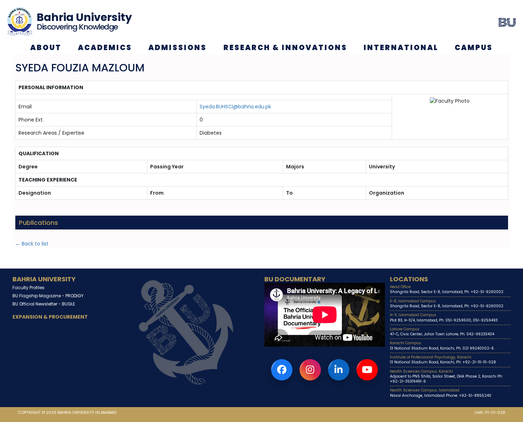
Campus (474, 48)
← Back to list (31, 243)
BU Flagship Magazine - (48, 296)
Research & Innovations (285, 48)
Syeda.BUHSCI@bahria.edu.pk (235, 106)
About (46, 48)
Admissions (177, 48)
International (401, 48)
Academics (105, 48)
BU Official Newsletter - (43, 304)
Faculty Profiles (28, 288)
